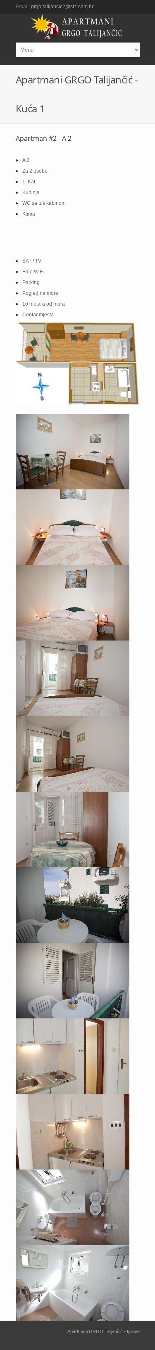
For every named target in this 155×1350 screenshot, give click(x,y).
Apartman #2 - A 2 (44, 138)
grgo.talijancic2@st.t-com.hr (62, 6)
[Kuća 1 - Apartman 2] (78, 451)
